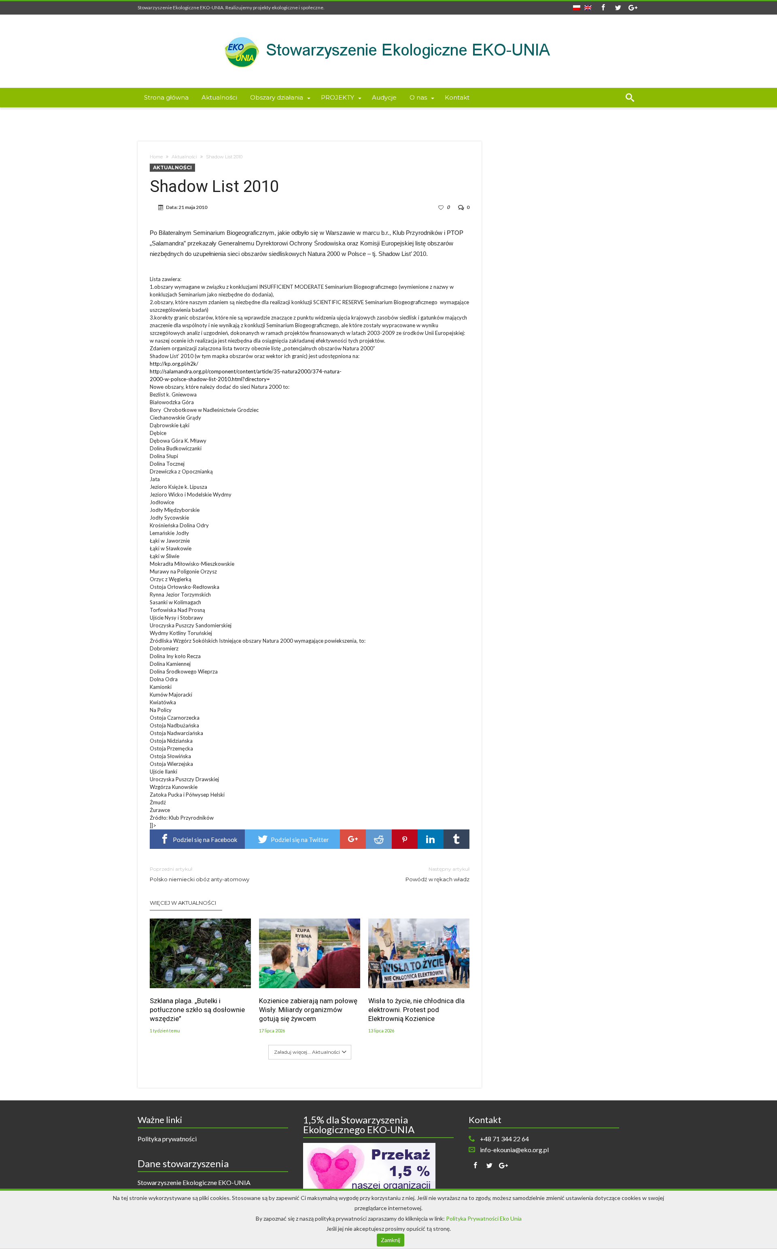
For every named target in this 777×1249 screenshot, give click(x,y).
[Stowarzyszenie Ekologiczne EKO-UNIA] (388, 26)
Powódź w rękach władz (437, 874)
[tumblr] (456, 839)
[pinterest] (405, 839)
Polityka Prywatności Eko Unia (484, 1218)
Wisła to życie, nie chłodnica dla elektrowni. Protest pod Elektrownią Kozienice (416, 1010)
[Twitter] (617, 8)
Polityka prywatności (167, 1138)
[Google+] (632, 8)
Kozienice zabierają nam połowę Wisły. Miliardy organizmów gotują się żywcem (308, 1010)
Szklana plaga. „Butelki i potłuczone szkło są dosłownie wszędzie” (197, 1010)
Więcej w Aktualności (183, 902)
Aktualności (184, 157)
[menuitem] (576, 5)
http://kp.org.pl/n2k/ (174, 363)
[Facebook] (603, 8)
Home (156, 157)
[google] (353, 839)
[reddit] (379, 839)
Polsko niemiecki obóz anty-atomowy (199, 874)
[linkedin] (431, 839)
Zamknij (390, 1239)
